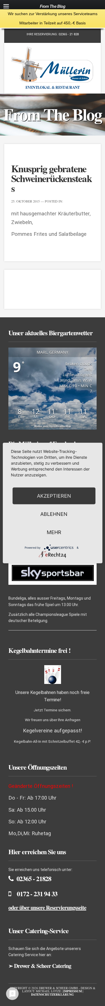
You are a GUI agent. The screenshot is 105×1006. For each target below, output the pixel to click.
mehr (54, 532)
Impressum (72, 991)
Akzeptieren (54, 496)
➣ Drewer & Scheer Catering (39, 966)
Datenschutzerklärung (52, 994)
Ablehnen (53, 514)
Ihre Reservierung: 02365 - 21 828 (53, 34)
